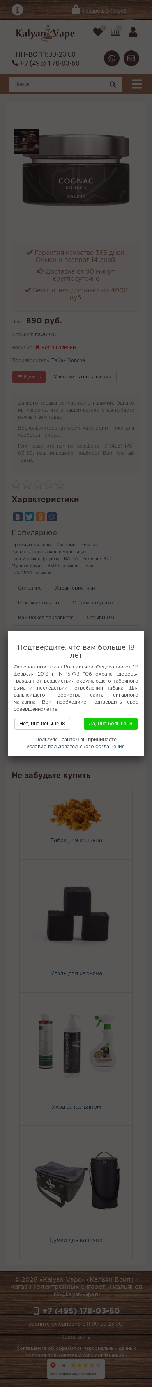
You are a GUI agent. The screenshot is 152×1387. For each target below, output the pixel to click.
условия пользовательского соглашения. (76, 747)
